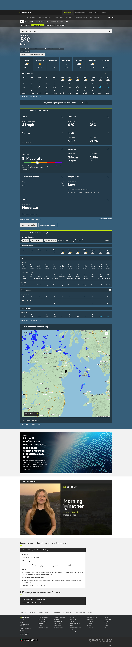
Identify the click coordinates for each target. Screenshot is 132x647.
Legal (106, 623)
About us (97, 12)
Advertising (73, 631)
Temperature (35, 240)
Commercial (90, 621)
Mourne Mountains (32, 54)
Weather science (58, 621)
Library (55, 629)
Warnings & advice (44, 17)
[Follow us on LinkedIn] (107, 640)
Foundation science (58, 627)
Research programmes (80, 12)
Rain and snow (49, 240)
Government (73, 619)
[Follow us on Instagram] (103, 640)
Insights (72, 629)
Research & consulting (75, 627)
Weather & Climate (43, 617)
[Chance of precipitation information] (62, 133)
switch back (64, 21)
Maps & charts (58, 17)
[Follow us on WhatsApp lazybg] (110, 640)
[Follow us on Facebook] (96, 640)
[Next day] (26, 110)
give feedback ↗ (54, 21)
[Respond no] (86, 102)
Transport (72, 621)
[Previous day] (22, 110)
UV (71, 240)
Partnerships (90, 627)
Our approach (57, 619)
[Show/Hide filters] (110, 237)
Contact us (89, 629)
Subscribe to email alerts (93, 631)
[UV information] (62, 149)
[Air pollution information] (108, 177)
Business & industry (75, 623)
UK (60, 25)
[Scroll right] (109, 73)
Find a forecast (30, 17)
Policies (106, 617)
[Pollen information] (108, 200)
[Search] (109, 30)
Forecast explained (105, 219)
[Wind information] (110, 258)
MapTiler (100, 416)
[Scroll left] (105, 73)
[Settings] (109, 17)
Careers (104, 12)
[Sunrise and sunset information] (62, 177)
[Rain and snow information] (110, 308)
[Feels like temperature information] (108, 117)
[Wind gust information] (62, 117)
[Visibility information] (108, 149)
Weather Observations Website (25, 629)
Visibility (78, 240)
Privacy (106, 625)
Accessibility (108, 619)
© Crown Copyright (107, 645)
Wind (23, 240)
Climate (68, 17)
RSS (105, 627)
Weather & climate (68, 12)
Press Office (90, 623)
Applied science (57, 625)
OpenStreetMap (106, 416)
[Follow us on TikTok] (100, 640)
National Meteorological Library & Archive (25, 624)
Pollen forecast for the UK (29, 214)
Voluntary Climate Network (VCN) (24, 633)
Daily (25, 25)
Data (71, 625)
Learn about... (94, 17)
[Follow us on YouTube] (93, 640)
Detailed (38, 25)
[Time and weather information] (110, 245)
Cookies (106, 621)
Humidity (62, 240)
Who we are (90, 619)
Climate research (58, 623)
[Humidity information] (108, 133)
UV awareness (26, 169)
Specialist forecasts (81, 17)
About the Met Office (92, 617)
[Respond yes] (82, 102)
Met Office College (24, 619)
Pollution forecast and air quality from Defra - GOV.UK (83, 192)
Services (90, 12)
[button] (66, 372)
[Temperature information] (110, 290)
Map (50, 25)
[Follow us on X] (89, 640)
